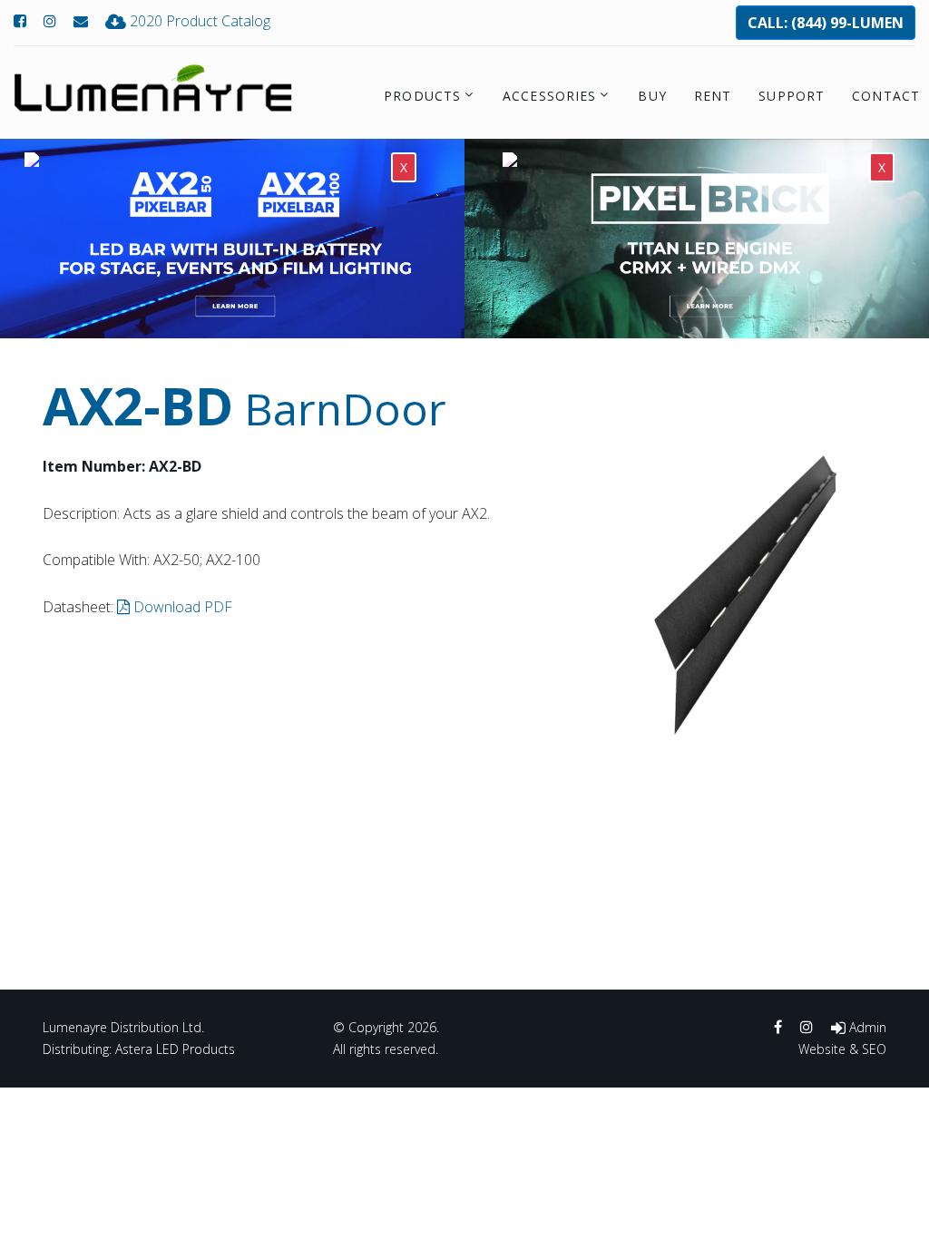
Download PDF (181, 607)
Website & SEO (842, 1049)
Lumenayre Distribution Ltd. (123, 1027)
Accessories (549, 95)
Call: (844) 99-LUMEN (826, 23)
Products (422, 95)
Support (791, 95)
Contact (886, 95)
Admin (866, 1027)
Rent (712, 95)
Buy (652, 95)
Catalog (200, 21)
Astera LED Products (175, 1049)
